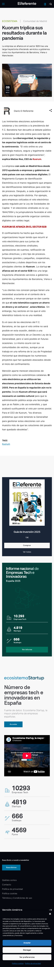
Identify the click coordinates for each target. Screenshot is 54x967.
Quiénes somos (9, 880)
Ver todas (27, 552)
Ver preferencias (27, 957)
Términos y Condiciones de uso (17, 898)
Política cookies (18, 963)
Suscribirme (11, 867)
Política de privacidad (33, 963)
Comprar (27, 545)
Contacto (6, 884)
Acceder (13, 724)
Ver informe (27, 649)
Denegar (27, 950)
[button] (50, 914)
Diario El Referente (23, 111)
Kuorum (6, 444)
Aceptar (27, 943)
